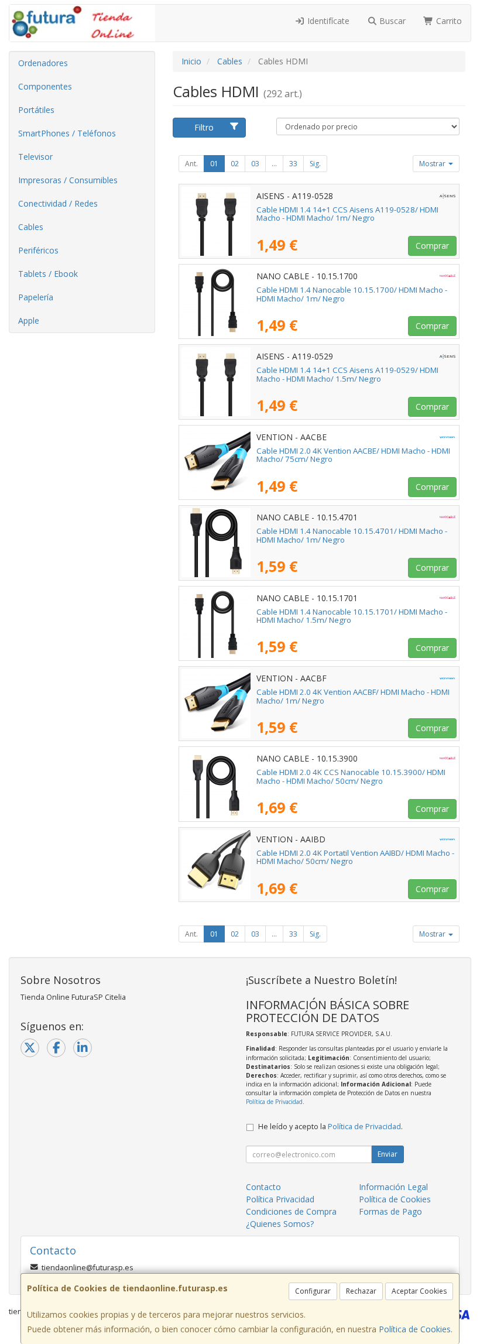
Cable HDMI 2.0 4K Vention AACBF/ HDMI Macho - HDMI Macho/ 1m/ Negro (353, 696)
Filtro (204, 127)
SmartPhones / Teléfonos (67, 133)
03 (255, 164)
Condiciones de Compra (291, 1211)
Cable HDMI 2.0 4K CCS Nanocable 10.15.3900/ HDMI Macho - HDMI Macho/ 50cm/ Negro (350, 776)
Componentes (45, 86)
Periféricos (38, 250)
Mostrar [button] (433, 164)
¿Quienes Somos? (280, 1223)
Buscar (391, 20)
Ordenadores (43, 62)
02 (235, 164)
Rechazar (361, 1291)
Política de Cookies (415, 1329)
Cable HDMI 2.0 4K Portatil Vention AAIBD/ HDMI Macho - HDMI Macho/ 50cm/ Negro (355, 857)
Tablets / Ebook (48, 273)
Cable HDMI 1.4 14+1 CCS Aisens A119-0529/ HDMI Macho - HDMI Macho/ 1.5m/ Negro (347, 374)
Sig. (315, 164)
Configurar (313, 1291)
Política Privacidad (280, 1199)
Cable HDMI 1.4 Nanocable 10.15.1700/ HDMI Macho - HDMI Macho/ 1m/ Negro (351, 294)
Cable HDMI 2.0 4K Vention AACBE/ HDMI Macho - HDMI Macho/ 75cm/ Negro (353, 455)
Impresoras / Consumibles (68, 180)
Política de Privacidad (274, 1102)
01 (214, 164)
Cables (30, 226)
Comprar (432, 245)
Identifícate (327, 20)
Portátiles (36, 109)
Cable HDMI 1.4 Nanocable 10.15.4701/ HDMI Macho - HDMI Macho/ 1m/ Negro (351, 535)
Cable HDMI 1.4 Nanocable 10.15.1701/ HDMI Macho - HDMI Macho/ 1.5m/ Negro (351, 616)
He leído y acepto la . (330, 1127)
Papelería (35, 297)
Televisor (35, 156)
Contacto (263, 1186)
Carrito (448, 20)
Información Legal (393, 1186)
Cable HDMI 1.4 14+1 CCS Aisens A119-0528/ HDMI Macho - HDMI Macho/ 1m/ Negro (347, 214)
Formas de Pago (390, 1211)
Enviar (387, 1154)
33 (293, 164)
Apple (28, 320)
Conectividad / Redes (58, 203)
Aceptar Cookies (419, 1291)
